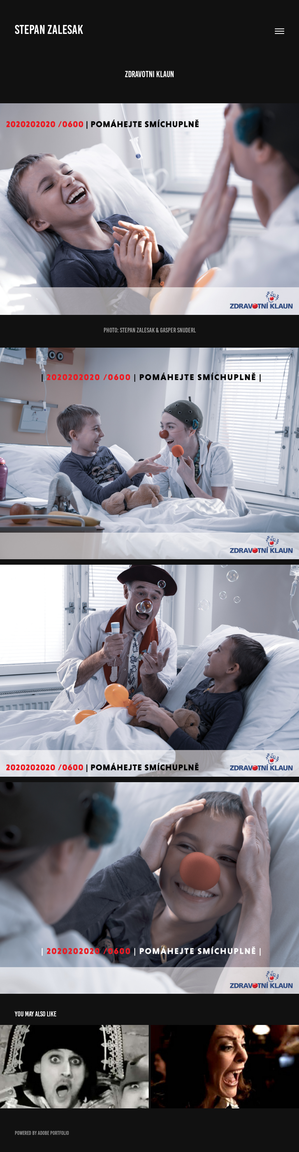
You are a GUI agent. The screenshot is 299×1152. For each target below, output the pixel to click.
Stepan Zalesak (49, 30)
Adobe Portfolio (53, 1133)
